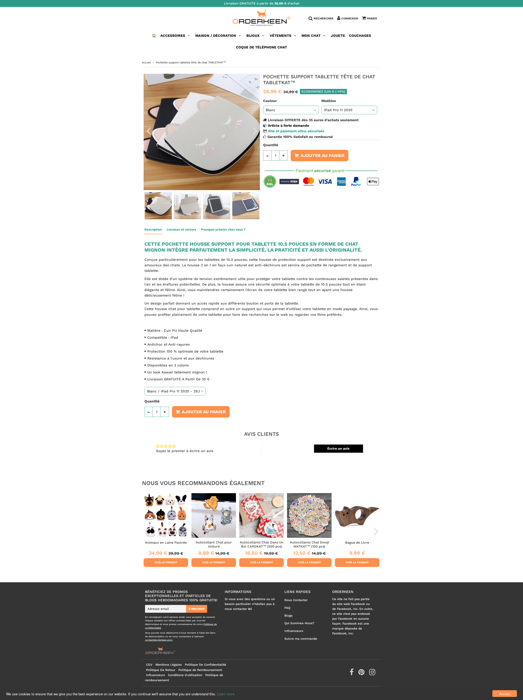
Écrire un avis (338, 448)
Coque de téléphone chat (261, 47)
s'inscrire (197, 608)
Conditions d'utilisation (185, 675)
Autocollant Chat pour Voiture (214, 544)
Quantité (270, 145)
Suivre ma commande (300, 639)
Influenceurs (293, 631)
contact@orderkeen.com (158, 640)
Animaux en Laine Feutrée (166, 542)
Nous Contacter (296, 600)
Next (255, 130)
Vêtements (281, 36)
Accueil (146, 62)
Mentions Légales (168, 664)
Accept (504, 693)
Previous (148, 130)
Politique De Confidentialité (205, 664)
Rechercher (323, 18)
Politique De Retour (160, 670)
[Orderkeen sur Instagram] (372, 673)
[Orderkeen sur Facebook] (352, 673)
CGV (149, 664)
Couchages (360, 36)
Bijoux (252, 36)
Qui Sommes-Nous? (299, 623)
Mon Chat (311, 36)
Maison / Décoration (215, 36)
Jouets (338, 36)
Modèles (328, 101)
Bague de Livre (357, 542)
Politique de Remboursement (200, 670)
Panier (372, 18)
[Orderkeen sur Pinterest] (362, 673)
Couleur (270, 101)
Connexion (349, 18)
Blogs (288, 615)
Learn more (225, 693)
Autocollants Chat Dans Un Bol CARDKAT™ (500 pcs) (261, 544)
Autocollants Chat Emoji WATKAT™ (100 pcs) (309, 544)
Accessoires (172, 36)
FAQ (287, 608)
